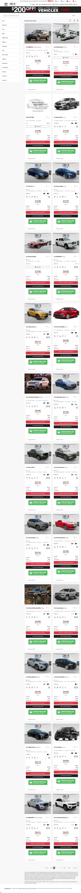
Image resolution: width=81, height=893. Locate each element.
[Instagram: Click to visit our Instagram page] (51, 1)
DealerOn (20, 888)
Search (73, 15)
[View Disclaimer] (37, 56)
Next (64, 867)
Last (69, 867)
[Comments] (49, 56)
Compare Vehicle (31, 89)
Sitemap (24, 888)
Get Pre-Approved (38, 75)
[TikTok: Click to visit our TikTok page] (53, 1)
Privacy (27, 888)
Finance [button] (71, 4)
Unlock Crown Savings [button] (38, 72)
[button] (50, 33)
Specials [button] (33, 4)
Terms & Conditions (32, 888)
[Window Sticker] (77, 267)
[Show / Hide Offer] (40, 9)
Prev (51, 867)
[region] (38, 67)
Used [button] (39, 4)
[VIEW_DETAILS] (38, 104)
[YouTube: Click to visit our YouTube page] (50, 1)
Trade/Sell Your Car (64, 4)
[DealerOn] (7, 888)
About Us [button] (75, 4)
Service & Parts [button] (55, 4)
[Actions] (49, 47)
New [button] (37, 4)
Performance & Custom (46, 4)
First (46, 867)
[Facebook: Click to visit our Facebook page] (48, 1)
